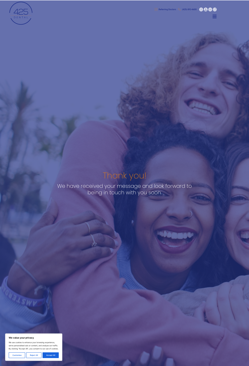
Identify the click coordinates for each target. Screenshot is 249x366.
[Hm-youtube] (210, 9)
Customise (17, 355)
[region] (33, 347)
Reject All (34, 355)
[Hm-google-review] (206, 9)
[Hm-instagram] (215, 9)
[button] (144, 16)
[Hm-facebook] (201, 9)
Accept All (50, 355)
